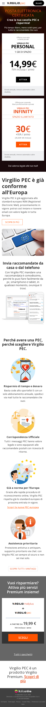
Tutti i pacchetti (23, 654)
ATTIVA (23, 79)
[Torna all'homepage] (16, 3)
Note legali (11, 702)
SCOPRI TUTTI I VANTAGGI (23, 568)
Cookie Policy (26, 702)
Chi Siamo (4, 702)
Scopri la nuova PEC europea (23, 507)
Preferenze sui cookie (38, 702)
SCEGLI (23, 637)
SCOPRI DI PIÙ (12, 222)
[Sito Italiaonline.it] (23, 691)
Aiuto (23, 704)
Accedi (39, 3)
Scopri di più (29, 678)
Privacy (18, 702)
